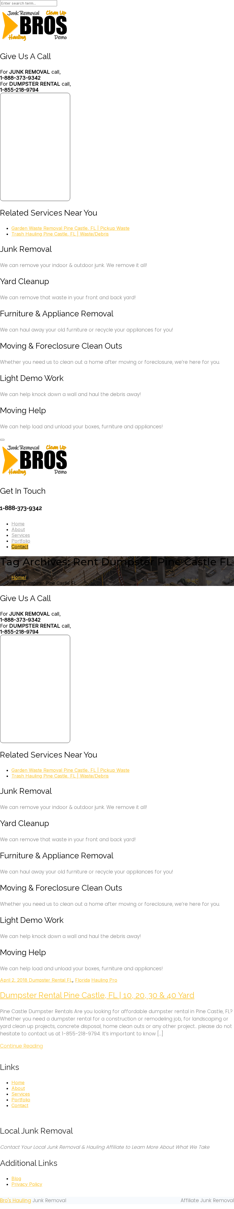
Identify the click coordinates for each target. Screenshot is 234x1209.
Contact (19, 546)
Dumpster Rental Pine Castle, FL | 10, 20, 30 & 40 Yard (97, 995)
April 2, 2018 (14, 980)
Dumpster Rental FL (50, 980)
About (18, 529)
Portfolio (20, 541)
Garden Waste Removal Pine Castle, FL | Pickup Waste (70, 228)
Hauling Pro (104, 980)
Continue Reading (21, 1046)
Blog (16, 1178)
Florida (82, 980)
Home (18, 524)
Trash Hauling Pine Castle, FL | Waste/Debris (60, 234)
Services (20, 535)
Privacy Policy (26, 1184)
